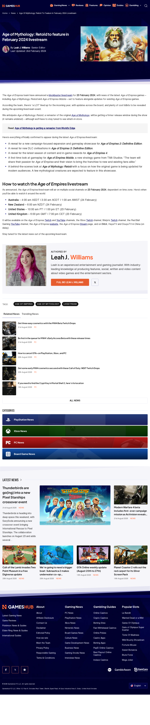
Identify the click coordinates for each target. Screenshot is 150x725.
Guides (120, 5)
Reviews (79, 5)
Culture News (71, 638)
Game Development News (77, 643)
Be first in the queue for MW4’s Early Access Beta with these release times (54, 338)
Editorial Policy (43, 633)
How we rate (42, 638)
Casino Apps (99, 638)
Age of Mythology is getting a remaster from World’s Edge (45, 128)
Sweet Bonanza (129, 650)
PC (35, 327)
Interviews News (72, 658)
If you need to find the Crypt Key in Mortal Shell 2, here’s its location (51, 383)
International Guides (11, 635)
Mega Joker (127, 660)
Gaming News (60, 5)
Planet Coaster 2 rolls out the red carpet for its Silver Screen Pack (130, 571)
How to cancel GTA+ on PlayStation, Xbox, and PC (42, 353)
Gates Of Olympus (130, 623)
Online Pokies (99, 633)
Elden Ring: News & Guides (15, 630)
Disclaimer (41, 628)
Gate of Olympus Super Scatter (133, 628)
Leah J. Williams (22, 47)
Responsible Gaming (46, 653)
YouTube (60, 220)
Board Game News (24, 453)
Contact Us (41, 623)
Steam (83, 224)
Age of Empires (24, 304)
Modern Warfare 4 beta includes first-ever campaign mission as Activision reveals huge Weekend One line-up (130, 511)
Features (93, 5)
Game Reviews (9, 620)
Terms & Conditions (45, 658)
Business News (72, 648)
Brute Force (127, 655)
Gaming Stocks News (75, 653)
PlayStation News (24, 419)
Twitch (48, 220)
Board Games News (74, 633)
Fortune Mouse (129, 645)
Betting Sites (99, 623)
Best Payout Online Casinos (102, 653)
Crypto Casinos (100, 618)
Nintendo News (72, 628)
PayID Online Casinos (103, 648)
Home (4, 13)
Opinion (107, 5)
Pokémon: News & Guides (14, 625)
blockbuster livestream (60, 95)
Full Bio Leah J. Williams (70, 282)
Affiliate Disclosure (45, 618)
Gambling (133, 5)
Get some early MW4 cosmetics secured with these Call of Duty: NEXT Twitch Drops (59, 368)
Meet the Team (43, 643)
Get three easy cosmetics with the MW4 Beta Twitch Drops (47, 323)
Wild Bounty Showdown (133, 640)
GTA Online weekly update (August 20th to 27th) (92, 569)
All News (75, 400)
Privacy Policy (42, 648)
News (13, 13)
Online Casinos (100, 613)
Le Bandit (126, 613)
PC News (19, 442)
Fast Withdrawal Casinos (104, 628)
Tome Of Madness (130, 635)
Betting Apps (99, 643)
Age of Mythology (80, 115)
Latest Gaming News (12, 615)
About (39, 613)
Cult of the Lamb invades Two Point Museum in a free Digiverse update (19, 571)
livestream (70, 304)
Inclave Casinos (100, 660)
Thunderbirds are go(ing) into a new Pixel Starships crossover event (16, 495)
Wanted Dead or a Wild (132, 618)
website (54, 224)
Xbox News (20, 431)
